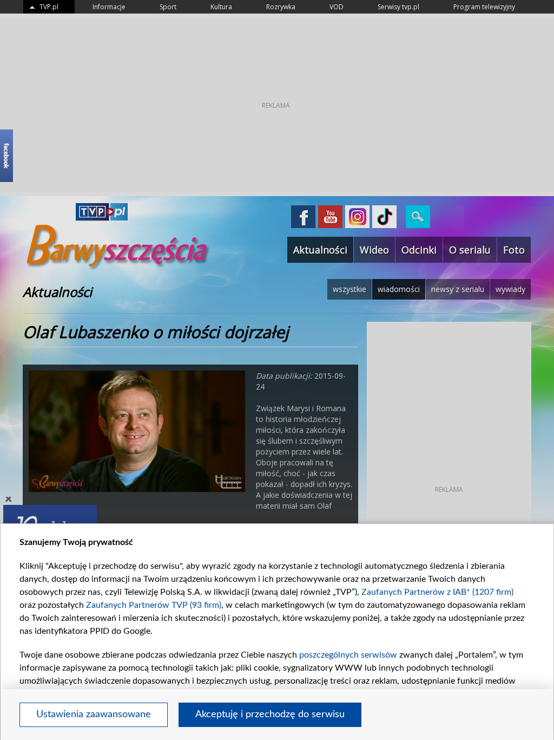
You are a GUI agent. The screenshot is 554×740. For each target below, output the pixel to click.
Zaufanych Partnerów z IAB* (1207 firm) (437, 592)
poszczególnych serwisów (348, 655)
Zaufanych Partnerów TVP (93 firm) (153, 605)
